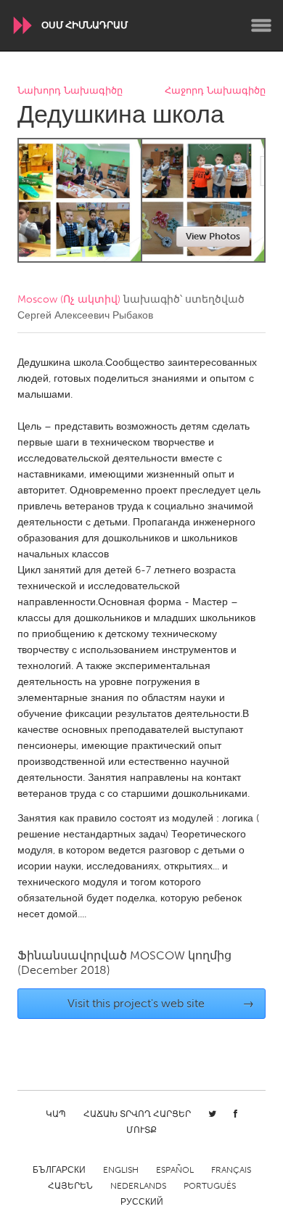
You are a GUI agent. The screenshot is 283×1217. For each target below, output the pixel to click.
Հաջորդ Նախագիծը (215, 91)
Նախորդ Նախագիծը (70, 91)
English (121, 1170)
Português (210, 1186)
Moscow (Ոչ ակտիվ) (68, 299)
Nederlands (138, 1186)
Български (59, 1170)
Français (231, 1170)
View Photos (213, 236)
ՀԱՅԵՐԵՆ (70, 1186)
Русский (141, 1202)
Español (175, 1170)
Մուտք (141, 1130)
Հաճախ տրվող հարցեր (137, 1114)
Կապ (56, 1114)
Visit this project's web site (161, 1003)
